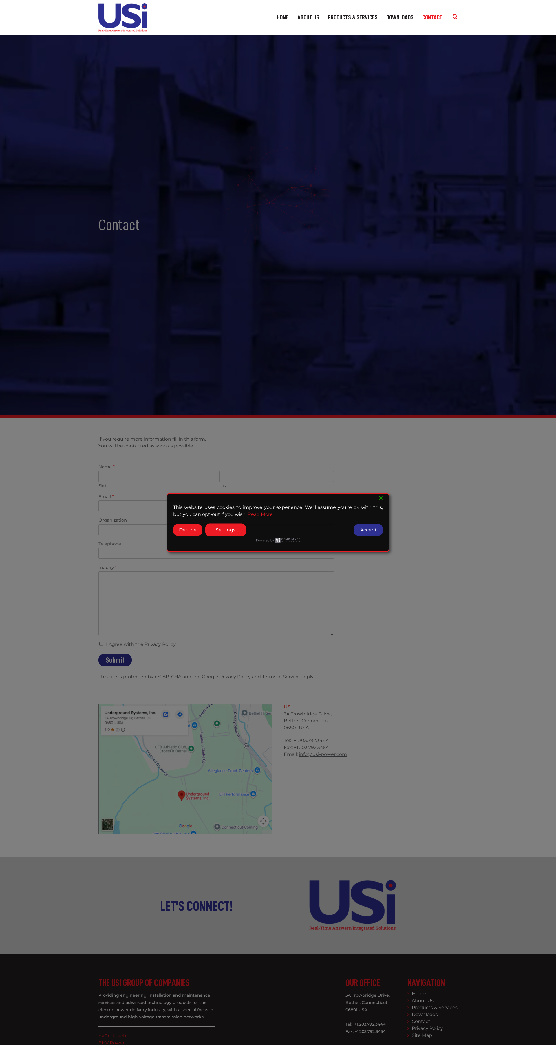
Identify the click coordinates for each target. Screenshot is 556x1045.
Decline (188, 530)
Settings (225, 530)
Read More (260, 514)
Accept (368, 530)
